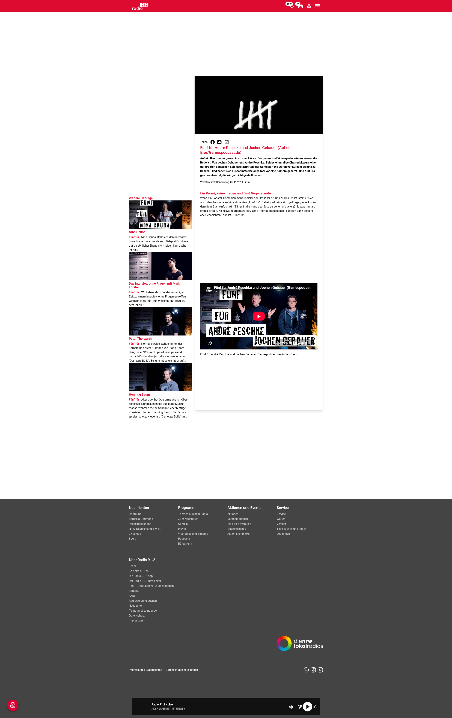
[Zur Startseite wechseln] (140, 6)
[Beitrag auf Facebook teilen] (212, 142)
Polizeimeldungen (140, 524)
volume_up (291, 706)
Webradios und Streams (193, 533)
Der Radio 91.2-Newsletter (145, 581)
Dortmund (135, 514)
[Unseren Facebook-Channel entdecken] (313, 670)
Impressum (136, 620)
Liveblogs (135, 533)
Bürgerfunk (185, 543)
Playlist (182, 528)
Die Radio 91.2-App (141, 576)
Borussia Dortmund (141, 519)
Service (281, 514)
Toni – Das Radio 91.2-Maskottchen (151, 586)
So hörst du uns (138, 571)
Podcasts (184, 538)
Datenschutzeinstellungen (182, 670)
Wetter (281, 519)
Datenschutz (137, 615)
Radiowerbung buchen (143, 600)
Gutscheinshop (236, 528)
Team (132, 566)
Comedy (183, 524)
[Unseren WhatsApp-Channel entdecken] (306, 670)
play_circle (307, 706)
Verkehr (281, 524)
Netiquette (135, 605)
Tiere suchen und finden (292, 528)
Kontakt (134, 591)
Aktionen (232, 514)
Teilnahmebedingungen (143, 610)
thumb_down (300, 707)
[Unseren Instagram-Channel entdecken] (320, 670)
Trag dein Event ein (239, 524)
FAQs (132, 595)
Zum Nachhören (188, 519)
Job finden (283, 533)
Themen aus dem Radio (193, 514)
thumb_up (315, 707)
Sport (132, 538)
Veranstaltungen (237, 519)
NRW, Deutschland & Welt (144, 528)
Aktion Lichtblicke (238, 533)
